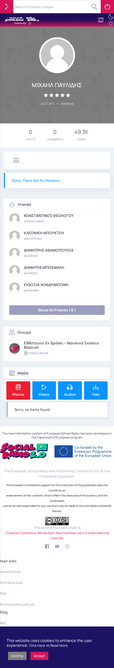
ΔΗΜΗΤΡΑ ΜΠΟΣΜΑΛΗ (44, 267)
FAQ (3, 593)
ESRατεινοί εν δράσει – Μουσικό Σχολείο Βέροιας (61, 345)
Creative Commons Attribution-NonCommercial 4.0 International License (57, 536)
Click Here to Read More (48, 645)
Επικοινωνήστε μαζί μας (17, 604)
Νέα (3, 623)
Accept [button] (39, 655)
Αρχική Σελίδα (10, 571)
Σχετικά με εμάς (11, 582)
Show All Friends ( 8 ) (57, 309)
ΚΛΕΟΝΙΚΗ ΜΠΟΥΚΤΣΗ (44, 233)
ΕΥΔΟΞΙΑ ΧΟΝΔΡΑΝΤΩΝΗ (46, 285)
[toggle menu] (16, 160)
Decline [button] (17, 655)
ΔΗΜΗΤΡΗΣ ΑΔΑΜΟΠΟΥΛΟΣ (49, 250)
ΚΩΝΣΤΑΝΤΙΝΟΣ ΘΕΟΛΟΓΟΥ (49, 216)
